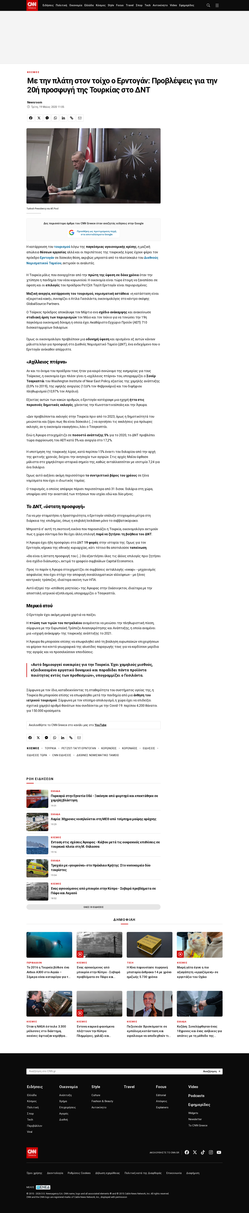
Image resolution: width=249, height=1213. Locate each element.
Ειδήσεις (48, 5)
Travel (130, 5)
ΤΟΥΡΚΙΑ (50, 748)
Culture (96, 1095)
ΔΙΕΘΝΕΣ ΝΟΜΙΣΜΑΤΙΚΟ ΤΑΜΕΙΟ (98, 755)
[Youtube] (219, 1152)
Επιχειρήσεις (67, 1107)
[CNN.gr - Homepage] (32, 5)
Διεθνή (63, 1119)
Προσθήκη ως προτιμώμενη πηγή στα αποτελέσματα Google (96, 233)
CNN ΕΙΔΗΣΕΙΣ (61, 755)
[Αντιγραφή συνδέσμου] (71, 118)
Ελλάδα (89, 5)
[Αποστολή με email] (79, 118)
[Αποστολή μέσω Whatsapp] (55, 118)
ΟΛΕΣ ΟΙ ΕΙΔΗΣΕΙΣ (93, 907)
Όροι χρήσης (34, 1173)
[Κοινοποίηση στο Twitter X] (39, 118)
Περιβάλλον (34, 1125)
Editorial (161, 1095)
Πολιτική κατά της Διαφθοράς (143, 1173)
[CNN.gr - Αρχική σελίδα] (32, 1152)
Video (173, 5)
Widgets (193, 1113)
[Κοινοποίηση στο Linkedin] (63, 118)
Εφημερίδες (186, 5)
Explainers (162, 1107)
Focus (120, 5)
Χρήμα (63, 1101)
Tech (148, 5)
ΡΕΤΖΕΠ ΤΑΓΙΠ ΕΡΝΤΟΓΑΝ (78, 748)
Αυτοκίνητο (160, 5)
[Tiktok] (203, 1152)
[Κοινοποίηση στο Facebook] (30, 118)
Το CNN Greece (197, 1125)
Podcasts (196, 1096)
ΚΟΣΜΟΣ (33, 72)
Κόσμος (101, 5)
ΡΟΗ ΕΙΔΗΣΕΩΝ (40, 779)
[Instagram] (211, 1152)
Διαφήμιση (192, 1173)
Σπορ (139, 5)
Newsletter (195, 1119)
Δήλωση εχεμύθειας (107, 1173)
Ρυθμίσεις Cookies (79, 1173)
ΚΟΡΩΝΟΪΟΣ (109, 748)
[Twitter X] (195, 1152)
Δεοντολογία (55, 1173)
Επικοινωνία (174, 1173)
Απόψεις (161, 1101)
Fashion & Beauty (102, 1101)
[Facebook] (187, 1152)
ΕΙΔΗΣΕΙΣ (149, 748)
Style (111, 5)
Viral (29, 1131)
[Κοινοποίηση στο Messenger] (47, 118)
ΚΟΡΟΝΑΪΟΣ (129, 748)
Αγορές (63, 1113)
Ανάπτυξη (65, 1095)
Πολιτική (61, 5)
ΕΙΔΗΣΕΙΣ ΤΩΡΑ (37, 755)
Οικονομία (75, 5)
